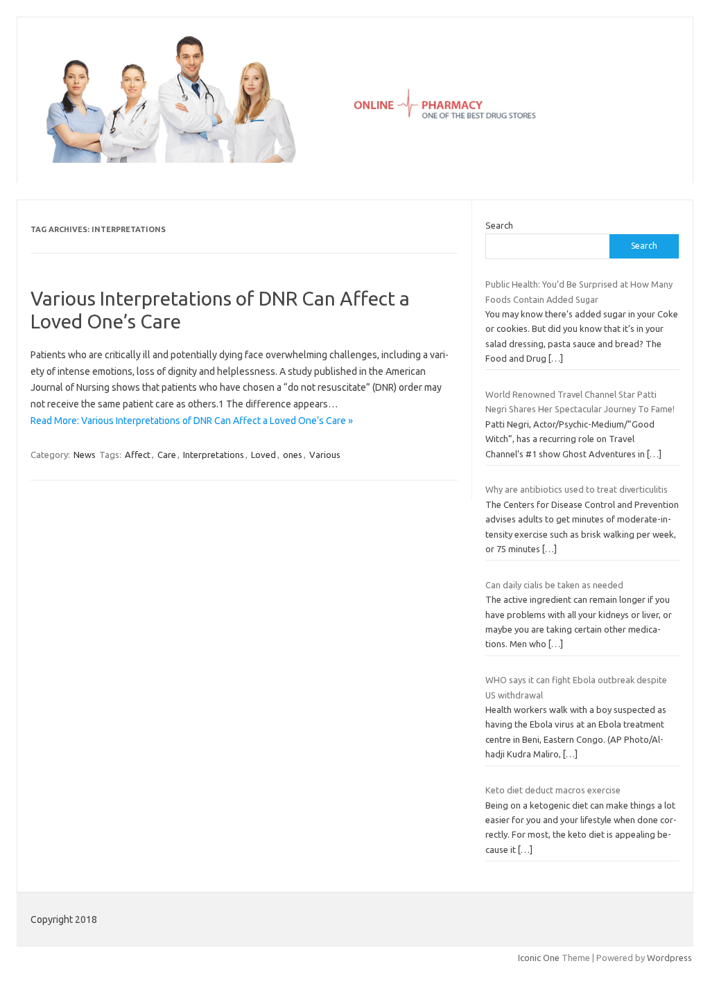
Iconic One (539, 957)
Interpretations (213, 454)
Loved (263, 454)
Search (499, 225)
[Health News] (355, 159)
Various (324, 454)
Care (166, 454)
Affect (137, 454)
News (84, 454)
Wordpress (669, 957)
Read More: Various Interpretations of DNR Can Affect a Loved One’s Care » (192, 420)
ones (292, 454)
